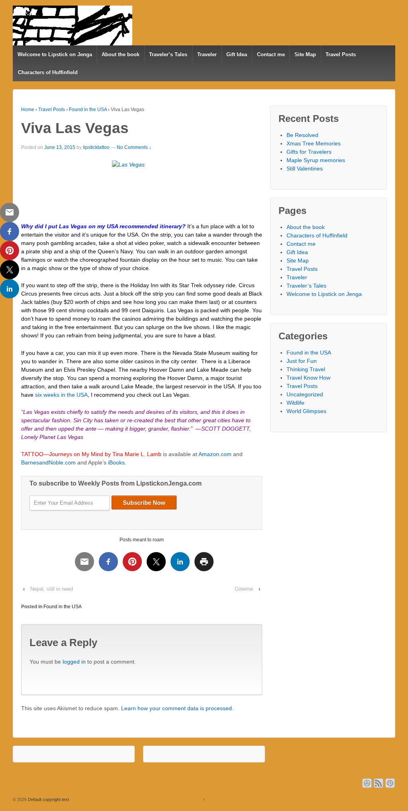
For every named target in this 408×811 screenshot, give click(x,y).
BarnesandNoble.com (48, 462)
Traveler (207, 54)
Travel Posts (341, 54)
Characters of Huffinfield (48, 72)
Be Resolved (302, 135)
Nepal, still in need (51, 589)
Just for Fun (301, 361)
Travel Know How (308, 377)
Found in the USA (88, 109)
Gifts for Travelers (309, 152)
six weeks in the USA (61, 395)
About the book (120, 54)
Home (27, 109)
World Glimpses (306, 411)
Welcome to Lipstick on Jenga (55, 54)
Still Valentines (304, 168)
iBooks (116, 462)
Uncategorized (304, 394)
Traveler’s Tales (168, 54)
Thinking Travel (305, 369)
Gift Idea (236, 54)
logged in (74, 661)
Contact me (271, 54)
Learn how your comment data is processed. (177, 708)
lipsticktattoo (96, 147)
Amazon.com (214, 454)
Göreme (244, 589)
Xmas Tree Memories (313, 143)
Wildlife (295, 403)
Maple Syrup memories (315, 160)
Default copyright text (48, 799)
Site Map (305, 54)
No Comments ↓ (134, 147)
